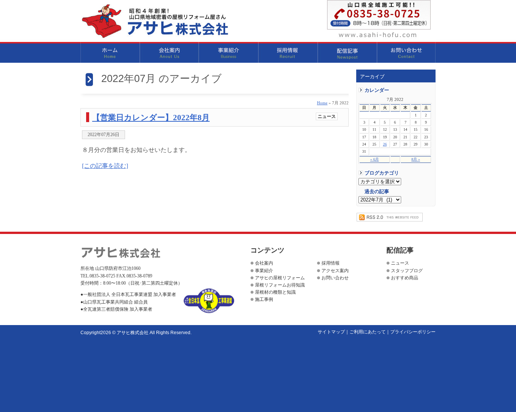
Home (322, 103)
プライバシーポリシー (413, 332)
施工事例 (264, 299)
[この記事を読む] (105, 166)
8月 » (415, 159)
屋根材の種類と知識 (275, 292)
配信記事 (347, 52)
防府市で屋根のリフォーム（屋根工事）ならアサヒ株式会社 (155, 21)
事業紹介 (228, 52)
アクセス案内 (335, 270)
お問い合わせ (406, 52)
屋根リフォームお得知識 (280, 285)
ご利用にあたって (367, 332)
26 (385, 144)
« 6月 (374, 159)
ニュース (327, 116)
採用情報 (288, 52)
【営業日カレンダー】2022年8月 (151, 117)
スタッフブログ (407, 270)
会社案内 (169, 52)
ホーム (110, 52)
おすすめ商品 (404, 277)
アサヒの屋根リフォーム (280, 277)
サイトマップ (331, 332)
